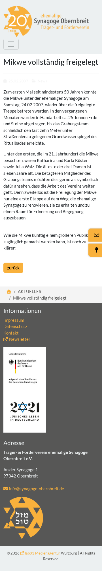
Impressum (13, 320)
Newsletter (19, 339)
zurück (13, 267)
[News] (46, 22)
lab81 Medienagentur (42, 553)
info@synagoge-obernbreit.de (36, 488)
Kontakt (11, 332)
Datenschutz (15, 326)
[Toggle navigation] (11, 44)
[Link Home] (9, 291)
